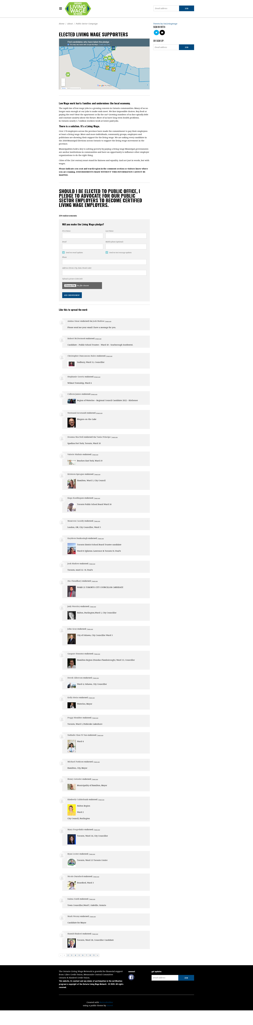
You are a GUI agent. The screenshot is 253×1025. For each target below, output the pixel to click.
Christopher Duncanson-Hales (81, 356)
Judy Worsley (73, 606)
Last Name (109, 231)
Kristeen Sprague (75, 474)
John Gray (72, 629)
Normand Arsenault (76, 413)
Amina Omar (73, 321)
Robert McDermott (76, 338)
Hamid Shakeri (74, 934)
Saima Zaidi (73, 899)
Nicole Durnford (75, 876)
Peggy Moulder (74, 718)
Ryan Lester (73, 854)
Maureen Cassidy (75, 521)
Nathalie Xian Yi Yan (77, 735)
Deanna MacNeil (75, 437)
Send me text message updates (120, 253)
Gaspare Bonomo (75, 654)
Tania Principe (103, 437)
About (70, 24)
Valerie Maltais (74, 454)
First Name (66, 231)
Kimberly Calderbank (77, 799)
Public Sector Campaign (87, 24)
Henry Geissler (74, 779)
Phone (64, 257)
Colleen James (74, 394)
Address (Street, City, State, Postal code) (76, 268)
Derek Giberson (75, 678)
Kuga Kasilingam (75, 498)
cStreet (109, 1005)
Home (61, 24)
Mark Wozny (73, 916)
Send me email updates (74, 253)
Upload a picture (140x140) (72, 279)
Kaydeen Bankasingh (77, 538)
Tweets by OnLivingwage (165, 24)
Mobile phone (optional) (114, 242)
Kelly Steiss (73, 698)
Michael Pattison (75, 762)
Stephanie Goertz (75, 377)
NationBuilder (106, 1002)
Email (64, 242)
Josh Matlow (98, 321)
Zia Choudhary (74, 581)
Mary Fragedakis (75, 829)
